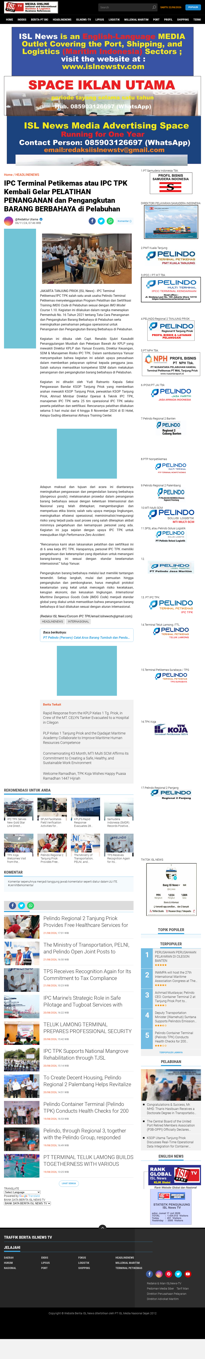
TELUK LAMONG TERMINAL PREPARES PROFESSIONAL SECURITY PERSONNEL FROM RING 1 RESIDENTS (87, 1031)
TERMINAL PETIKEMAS (129, 1268)
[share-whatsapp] (110, 221)
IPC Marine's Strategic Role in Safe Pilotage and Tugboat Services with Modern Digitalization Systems (82, 1005)
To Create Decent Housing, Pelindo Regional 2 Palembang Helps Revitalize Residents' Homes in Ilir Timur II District (87, 1084)
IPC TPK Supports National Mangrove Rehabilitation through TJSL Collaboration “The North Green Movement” (85, 1058)
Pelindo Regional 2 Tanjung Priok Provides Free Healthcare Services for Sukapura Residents (85, 925)
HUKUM (8, 1262)
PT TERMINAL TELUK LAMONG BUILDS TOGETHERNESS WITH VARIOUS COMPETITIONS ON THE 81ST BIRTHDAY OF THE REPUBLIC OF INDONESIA (88, 1164)
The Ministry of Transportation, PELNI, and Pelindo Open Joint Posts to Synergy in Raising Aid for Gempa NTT (86, 951)
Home (9, 19)
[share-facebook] (92, 221)
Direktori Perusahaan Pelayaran (166, 1293)
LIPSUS (99, 19)
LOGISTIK (114, 19)
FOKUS (82, 1257)
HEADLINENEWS (62, 19)
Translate (34, 1196)
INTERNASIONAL (78, 621)
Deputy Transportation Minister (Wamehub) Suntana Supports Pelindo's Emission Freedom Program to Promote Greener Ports (176, 1017)
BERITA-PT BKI (39, 19)
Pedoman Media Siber (160, 1288)
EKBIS (44, 1257)
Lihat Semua (69, 1183)
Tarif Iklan (183, 1288)
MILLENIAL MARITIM (136, 19)
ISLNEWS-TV (83, 19)
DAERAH (9, 1257)
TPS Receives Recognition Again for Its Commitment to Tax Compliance (87, 974)
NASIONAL (10, 1268)
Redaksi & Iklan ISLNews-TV (164, 1283)
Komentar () (125, 221)
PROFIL (168, 19)
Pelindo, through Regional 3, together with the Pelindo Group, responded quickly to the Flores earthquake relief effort (85, 1138)
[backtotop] (102, 1229)
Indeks (22, 19)
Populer (193, 7)
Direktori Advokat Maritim (163, 1299)
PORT (156, 19)
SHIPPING (183, 19)
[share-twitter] (101, 221)
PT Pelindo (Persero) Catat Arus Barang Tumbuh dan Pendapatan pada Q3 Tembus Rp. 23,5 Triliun (86, 637)
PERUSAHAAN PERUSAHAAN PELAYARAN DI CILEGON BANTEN (175, 956)
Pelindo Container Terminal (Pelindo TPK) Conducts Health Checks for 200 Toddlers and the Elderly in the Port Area (88, 1111)
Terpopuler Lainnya (171, 1052)
